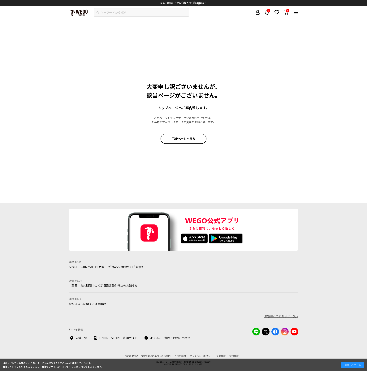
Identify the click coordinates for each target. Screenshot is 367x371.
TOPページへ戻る (183, 139)
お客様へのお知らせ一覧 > (281, 316)
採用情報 (234, 355)
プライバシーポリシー (60, 366)
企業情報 (221, 355)
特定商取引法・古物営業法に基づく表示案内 (148, 355)
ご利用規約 (180, 355)
